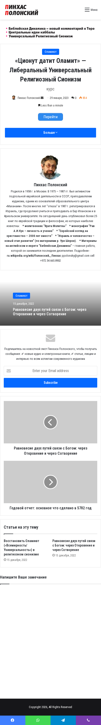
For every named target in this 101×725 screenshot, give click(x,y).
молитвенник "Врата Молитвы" (45, 226)
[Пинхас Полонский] (50, 31)
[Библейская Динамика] (22, 9)
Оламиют (51, 51)
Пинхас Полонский (29, 98)
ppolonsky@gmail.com (75, 255)
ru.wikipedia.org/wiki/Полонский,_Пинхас (34, 255)
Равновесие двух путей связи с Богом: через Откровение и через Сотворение (49, 311)
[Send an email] (42, 98)
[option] (50, 300)
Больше (49, 132)
